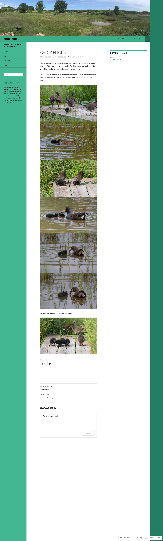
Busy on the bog (46, 396)
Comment (88, 433)
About (124, 38)
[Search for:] (13, 75)
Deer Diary (46, 387)
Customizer (9, 102)
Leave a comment (76, 57)
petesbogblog (10, 38)
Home (117, 38)
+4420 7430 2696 (117, 60)
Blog (141, 38)
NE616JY (113, 58)
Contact (133, 38)
